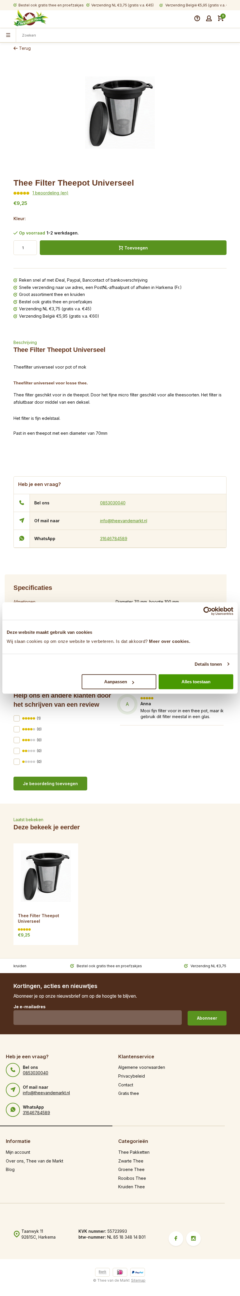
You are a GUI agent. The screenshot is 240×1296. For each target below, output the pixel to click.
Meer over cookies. (169, 641)
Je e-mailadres (29, 1006)
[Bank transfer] (102, 1273)
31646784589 (113, 538)
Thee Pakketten (134, 1152)
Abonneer (207, 1018)
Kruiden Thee (131, 1186)
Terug (25, 48)
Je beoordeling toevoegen (50, 783)
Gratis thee (128, 1093)
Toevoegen (136, 247)
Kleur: (19, 218)
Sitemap (138, 1280)
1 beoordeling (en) (50, 192)
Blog (10, 1169)
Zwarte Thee (130, 1160)
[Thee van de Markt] (31, 18)
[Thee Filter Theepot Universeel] (45, 875)
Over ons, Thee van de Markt (34, 1160)
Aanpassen (115, 681)
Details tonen (208, 664)
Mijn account (18, 1152)
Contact (125, 1084)
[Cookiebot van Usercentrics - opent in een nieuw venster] (207, 611)
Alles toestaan (195, 681)
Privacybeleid (131, 1076)
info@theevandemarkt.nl (123, 520)
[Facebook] (176, 1238)
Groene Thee (131, 1169)
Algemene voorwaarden (141, 1067)
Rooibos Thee (132, 1178)
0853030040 (113, 502)
